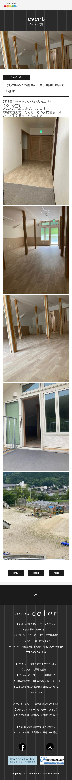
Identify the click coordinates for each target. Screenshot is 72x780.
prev (15, 573)
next (56, 573)
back (36, 573)
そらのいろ (16, 77)
